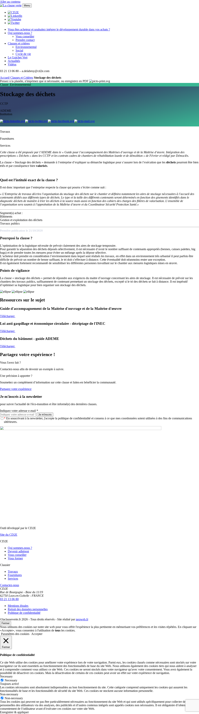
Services (13, 578)
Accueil (5, 77)
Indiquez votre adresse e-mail (19, 410)
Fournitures (15, 575)
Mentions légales (18, 605)
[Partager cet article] (84, 121)
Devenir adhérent (18, 551)
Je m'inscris (45, 414)
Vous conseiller (25, 36)
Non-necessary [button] (9, 694)
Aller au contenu (10, 1)
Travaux (13, 571)
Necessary (11, 680)
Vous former (15, 558)
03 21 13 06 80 (9, 599)
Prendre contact (25, 40)
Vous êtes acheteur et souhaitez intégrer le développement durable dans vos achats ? (59, 29)
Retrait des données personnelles (28, 609)
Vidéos (12, 64)
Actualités (14, 61)
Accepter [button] (36, 634)
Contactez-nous (9, 585)
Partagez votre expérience (15, 389)
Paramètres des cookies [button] (15, 634)
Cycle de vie (23, 54)
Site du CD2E (8, 534)
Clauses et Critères (21, 77)
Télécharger (7, 316)
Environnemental (26, 47)
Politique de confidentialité (24, 612)
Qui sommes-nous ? (20, 33)
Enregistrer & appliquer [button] (14, 712)
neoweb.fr (82, 619)
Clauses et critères (19, 43)
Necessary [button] (6, 676)
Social (19, 50)
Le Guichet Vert (17, 57)
